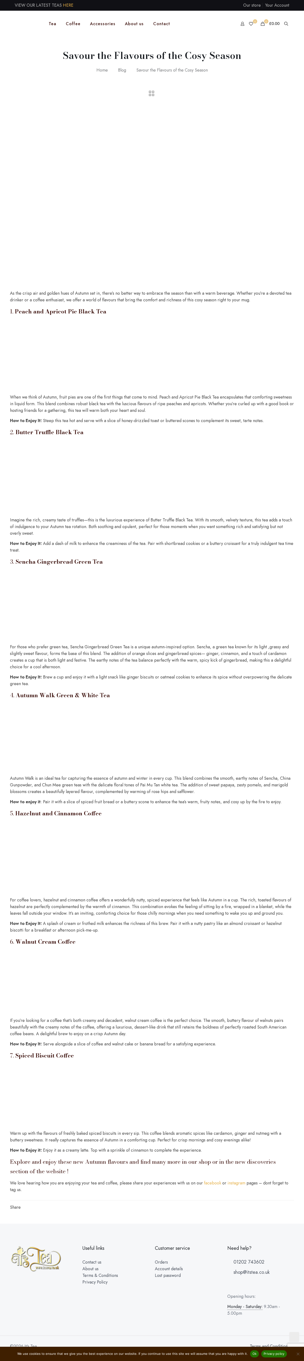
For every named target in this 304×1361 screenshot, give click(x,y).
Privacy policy (274, 1354)
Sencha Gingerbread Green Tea (59, 561)
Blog (122, 70)
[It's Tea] (26, 24)
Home (102, 70)
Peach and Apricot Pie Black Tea (60, 311)
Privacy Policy (95, 1282)
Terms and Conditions (269, 1346)
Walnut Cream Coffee (45, 941)
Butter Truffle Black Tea (49, 432)
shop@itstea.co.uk (251, 1272)
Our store (252, 5)
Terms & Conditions (100, 1275)
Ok (254, 1354)
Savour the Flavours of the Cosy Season (172, 70)
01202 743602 (248, 1262)
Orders (161, 1262)
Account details (169, 1269)
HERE (68, 5)
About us (90, 1269)
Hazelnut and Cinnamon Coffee (58, 813)
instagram (236, 1183)
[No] (298, 1353)
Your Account (277, 5)
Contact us (91, 1262)
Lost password (168, 1275)
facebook (212, 1183)
